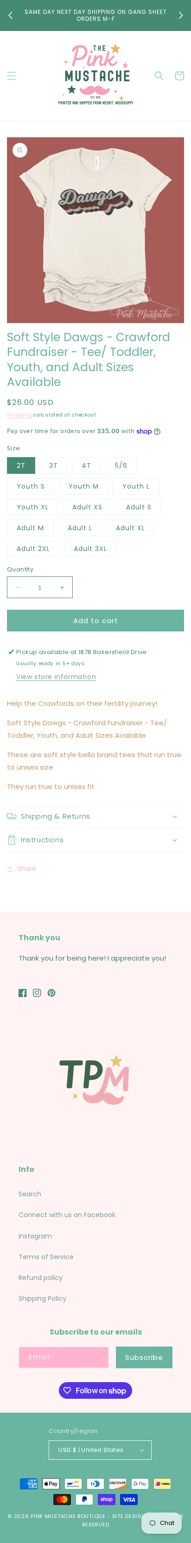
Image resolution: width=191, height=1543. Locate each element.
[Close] (174, 713)
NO (94, 812)
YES (94, 776)
